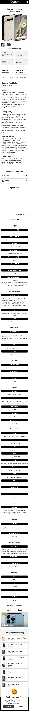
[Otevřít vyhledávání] (27, 2)
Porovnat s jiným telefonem (14, 605)
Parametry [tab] (11, 77)
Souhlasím (8, 706)
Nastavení (20, 706)
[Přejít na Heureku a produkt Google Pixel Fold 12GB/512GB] (24, 6)
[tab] (21, 77)
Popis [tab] (4, 77)
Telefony (5, 614)
